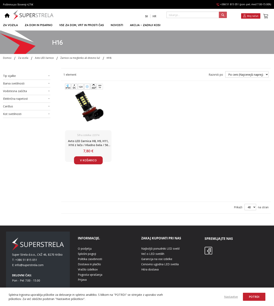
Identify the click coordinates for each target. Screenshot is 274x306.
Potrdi (254, 297)
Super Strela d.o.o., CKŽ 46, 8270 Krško (37, 254)
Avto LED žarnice (44, 58)
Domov (7, 58)
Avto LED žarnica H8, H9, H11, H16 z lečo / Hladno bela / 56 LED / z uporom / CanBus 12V (88, 143)
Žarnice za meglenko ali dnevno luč (80, 58)
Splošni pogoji (87, 254)
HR (154, 16)
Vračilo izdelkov (88, 269)
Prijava (82, 280)
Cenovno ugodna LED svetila (160, 264)
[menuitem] (10, 25)
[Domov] (7, 15)
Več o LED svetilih (152, 254)
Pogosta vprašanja (90, 275)
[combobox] (196, 15)
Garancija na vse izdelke (156, 259)
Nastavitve (231, 297)
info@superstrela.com (29, 265)
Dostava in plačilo (89, 264)
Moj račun (252, 16)
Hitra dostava (150, 269)
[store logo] (33, 15)
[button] (146, 16)
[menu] (135, 25)
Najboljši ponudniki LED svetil (160, 248)
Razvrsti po (216, 74)
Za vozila (23, 58)
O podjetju (85, 248)
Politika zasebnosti (90, 259)
